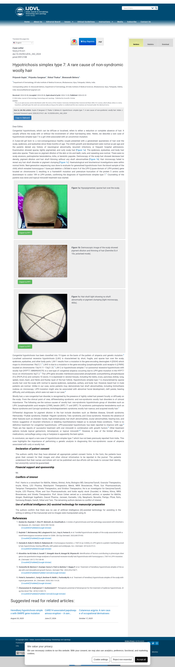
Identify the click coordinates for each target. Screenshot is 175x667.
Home (27, 22)
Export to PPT (24, 233)
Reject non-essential (122, 659)
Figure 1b (94, 159)
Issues (67, 22)
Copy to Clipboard (23, 118)
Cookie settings (101, 659)
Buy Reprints (88, 41)
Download (165, 44)
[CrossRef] (25, 528)
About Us (38, 22)
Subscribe (132, 22)
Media (120, 22)
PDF (100, 42)
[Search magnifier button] (156, 8)
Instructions (104, 22)
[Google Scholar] (44, 528)
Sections (136, 44)
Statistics (150, 44)
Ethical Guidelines (86, 22)
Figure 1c (64, 162)
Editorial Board (53, 22)
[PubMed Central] (45, 573)
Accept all (141, 659)
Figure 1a (80, 150)
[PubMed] (34, 528)
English (18, 43)
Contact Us (146, 22)
